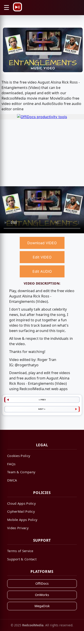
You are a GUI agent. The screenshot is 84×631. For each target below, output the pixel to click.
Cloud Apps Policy (21, 503)
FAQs (11, 464)
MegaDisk (42, 606)
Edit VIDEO (42, 257)
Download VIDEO (42, 243)
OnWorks (42, 595)
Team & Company (21, 472)
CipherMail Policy (21, 511)
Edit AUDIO (42, 271)
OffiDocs (42, 583)
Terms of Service (20, 551)
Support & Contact (22, 559)
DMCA (12, 480)
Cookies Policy (18, 455)
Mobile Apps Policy (22, 519)
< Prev (42, 400)
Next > (41, 409)
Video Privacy (18, 528)
